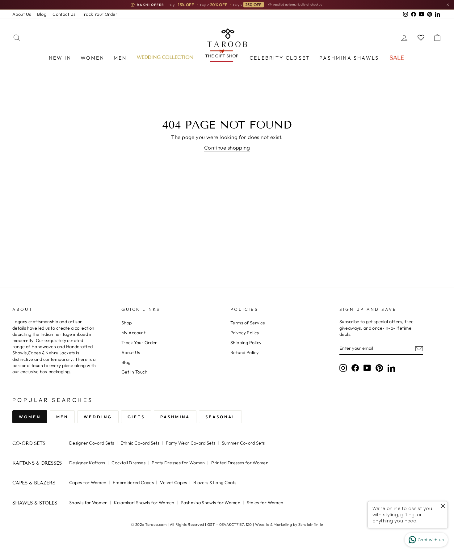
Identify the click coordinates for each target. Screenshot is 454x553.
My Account (133, 333)
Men (120, 58)
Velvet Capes (173, 482)
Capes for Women (87, 482)
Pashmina (175, 416)
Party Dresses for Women (178, 463)
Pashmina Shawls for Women (210, 502)
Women (92, 58)
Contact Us (64, 14)
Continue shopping (227, 147)
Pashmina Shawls (349, 58)
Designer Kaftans (87, 463)
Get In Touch (134, 372)
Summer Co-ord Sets (243, 443)
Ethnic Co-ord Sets (140, 443)
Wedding (98, 416)
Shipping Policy (245, 342)
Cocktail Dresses (128, 463)
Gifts (136, 416)
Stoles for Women (265, 502)
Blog (41, 14)
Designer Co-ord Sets (91, 443)
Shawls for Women (88, 502)
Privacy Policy (244, 333)
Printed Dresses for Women (239, 463)
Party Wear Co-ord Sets (191, 443)
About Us (21, 14)
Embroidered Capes (133, 482)
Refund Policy (244, 352)
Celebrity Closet (280, 58)
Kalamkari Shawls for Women (144, 502)
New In (60, 58)
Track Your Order (99, 14)
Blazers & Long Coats (214, 482)
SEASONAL (220, 416)
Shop (126, 323)
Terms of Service (247, 323)
